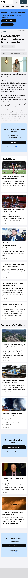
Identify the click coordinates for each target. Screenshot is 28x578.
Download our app (7, 24)
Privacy (8, 569)
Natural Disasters (19, 50)
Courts (21, 6)
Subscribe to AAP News (9, 21)
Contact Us (23, 569)
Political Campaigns (15, 53)
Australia (4, 47)
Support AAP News (14, 545)
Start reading (14, 142)
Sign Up (23, 2)
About (17, 569)
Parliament (5, 53)
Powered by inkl (14, 573)
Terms (4, 569)
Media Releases (14, 571)
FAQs (13, 569)
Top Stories (5, 6)
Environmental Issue (7, 50)
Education (11, 47)
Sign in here (18, 146)
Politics (13, 6)
